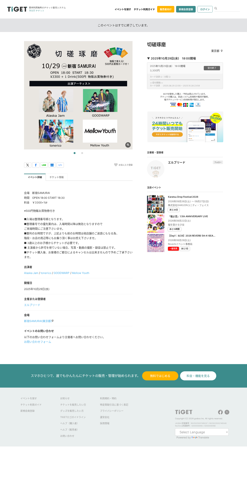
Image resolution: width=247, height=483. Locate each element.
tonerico (46, 273)
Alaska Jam (31, 273)
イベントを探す (123, 9)
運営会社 (104, 417)
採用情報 (104, 423)
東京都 (215, 51)
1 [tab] (74, 153)
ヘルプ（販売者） (69, 429)
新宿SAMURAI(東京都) (38, 321)
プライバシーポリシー (112, 410)
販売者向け (166, 9)
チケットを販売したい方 (73, 404)
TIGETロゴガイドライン (73, 417)
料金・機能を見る (198, 376)
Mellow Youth (80, 273)
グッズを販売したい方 (72, 410)
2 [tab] (82, 153)
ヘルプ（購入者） (69, 423)
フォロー (218, 162)
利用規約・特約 (108, 398)
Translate (203, 437)
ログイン (205, 9)
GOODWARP (61, 273)
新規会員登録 (186, 9)
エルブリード (32, 305)
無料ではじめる (160, 376)
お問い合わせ (67, 435)
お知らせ (65, 398)
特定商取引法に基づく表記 (114, 404)
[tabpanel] (78, 95)
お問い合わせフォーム (37, 342)
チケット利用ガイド (144, 9)
